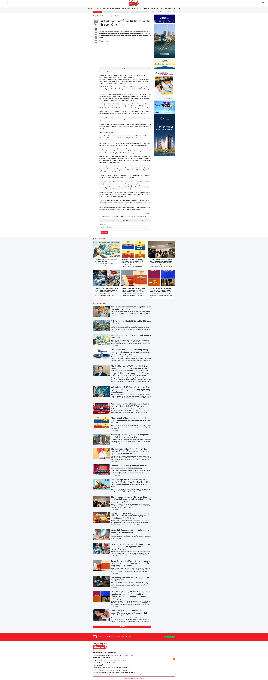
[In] (96, 37)
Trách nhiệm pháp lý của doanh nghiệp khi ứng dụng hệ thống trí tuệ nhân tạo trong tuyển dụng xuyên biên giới (130, 389)
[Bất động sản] (164, 135)
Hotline (7, 4)
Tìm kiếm (257, 4)
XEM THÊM (122, 626)
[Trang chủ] (89, 8)
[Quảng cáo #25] (164, 19)
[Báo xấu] (96, 41)
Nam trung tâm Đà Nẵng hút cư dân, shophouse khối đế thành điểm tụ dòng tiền (130, 436)
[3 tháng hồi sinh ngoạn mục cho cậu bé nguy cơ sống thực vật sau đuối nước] (101, 534)
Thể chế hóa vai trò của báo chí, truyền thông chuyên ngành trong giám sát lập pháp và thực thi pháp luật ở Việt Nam (161, 261)
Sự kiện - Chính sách (115, 383)
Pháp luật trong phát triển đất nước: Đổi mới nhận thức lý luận (106, 260)
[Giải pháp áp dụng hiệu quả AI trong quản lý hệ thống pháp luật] (101, 581)
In (142, 220)
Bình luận (96, 21)
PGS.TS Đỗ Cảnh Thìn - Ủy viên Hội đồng (149, 11)
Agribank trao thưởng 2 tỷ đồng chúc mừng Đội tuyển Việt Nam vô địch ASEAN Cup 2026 (130, 405)
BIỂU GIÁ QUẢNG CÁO (139, 678)
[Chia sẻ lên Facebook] (96, 29)
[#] (164, 107)
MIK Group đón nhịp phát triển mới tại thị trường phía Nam (131, 322)
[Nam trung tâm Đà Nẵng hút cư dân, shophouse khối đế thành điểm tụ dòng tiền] (101, 439)
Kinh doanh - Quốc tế (115, 399)
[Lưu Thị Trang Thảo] (164, 85)
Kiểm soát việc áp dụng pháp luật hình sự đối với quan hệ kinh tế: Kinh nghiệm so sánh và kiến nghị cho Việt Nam (106, 290)
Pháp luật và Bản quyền (104, 667)
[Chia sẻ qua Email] (96, 33)
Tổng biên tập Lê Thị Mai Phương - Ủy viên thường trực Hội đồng (124, 11)
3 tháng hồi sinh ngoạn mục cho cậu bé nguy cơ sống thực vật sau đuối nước (130, 531)
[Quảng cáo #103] (164, 41)
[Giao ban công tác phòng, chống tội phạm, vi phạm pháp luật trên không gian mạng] (101, 469)
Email (2, 4)
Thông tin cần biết (114, 540)
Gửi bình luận (104, 232)
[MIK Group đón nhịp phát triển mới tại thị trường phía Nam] (101, 325)
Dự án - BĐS (113, 331)
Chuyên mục (263, 4)
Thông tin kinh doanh (115, 316)
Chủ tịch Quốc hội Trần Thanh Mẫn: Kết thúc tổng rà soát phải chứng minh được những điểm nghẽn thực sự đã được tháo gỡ (130, 451)
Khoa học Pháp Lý (114, 587)
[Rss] (174, 659)
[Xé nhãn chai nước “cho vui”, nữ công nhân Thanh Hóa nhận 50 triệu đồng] (101, 311)
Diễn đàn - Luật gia (114, 345)
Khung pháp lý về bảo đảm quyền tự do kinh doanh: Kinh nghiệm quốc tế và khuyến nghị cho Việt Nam (133, 261)
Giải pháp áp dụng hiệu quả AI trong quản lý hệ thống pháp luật (130, 578)
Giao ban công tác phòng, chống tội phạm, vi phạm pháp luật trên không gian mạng (129, 466)
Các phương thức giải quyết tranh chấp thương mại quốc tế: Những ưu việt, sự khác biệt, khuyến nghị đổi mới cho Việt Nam (130, 351)
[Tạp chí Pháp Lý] (134, 3)
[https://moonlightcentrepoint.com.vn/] (164, 64)
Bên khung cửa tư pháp (115, 475)
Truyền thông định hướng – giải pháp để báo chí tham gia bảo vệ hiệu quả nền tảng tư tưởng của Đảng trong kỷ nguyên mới (133, 290)
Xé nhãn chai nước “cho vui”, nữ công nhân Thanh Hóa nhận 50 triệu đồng (131, 308)
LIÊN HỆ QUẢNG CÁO (128, 678)
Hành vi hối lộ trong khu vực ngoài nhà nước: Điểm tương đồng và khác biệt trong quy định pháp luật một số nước (129, 612)
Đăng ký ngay (170, 636)
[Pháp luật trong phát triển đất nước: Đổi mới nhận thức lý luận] (106, 249)
